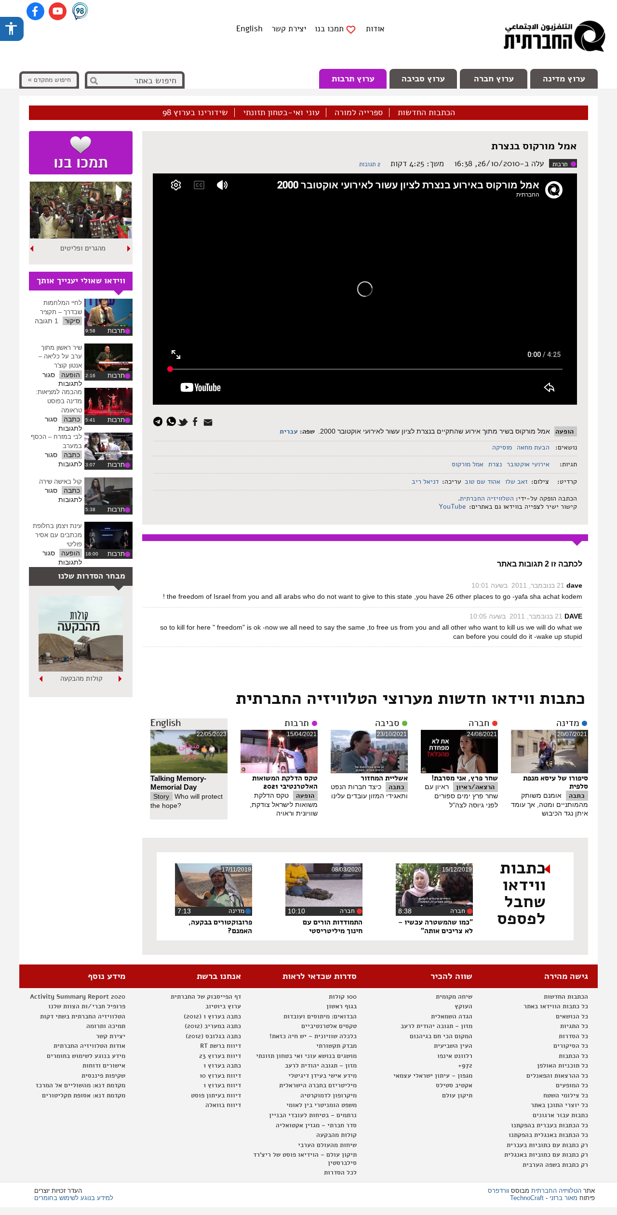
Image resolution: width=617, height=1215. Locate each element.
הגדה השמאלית (451, 1016)
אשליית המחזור (384, 778)
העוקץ (463, 1006)
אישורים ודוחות (103, 1065)
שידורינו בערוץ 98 (195, 112)
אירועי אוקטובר (528, 464)
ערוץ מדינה (564, 78)
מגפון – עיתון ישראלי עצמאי (432, 1075)
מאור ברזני (563, 1198)
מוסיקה (502, 447)
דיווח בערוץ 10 (220, 1075)
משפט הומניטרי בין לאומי (321, 1105)
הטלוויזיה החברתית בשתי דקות (82, 1016)
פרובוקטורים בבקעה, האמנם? (220, 926)
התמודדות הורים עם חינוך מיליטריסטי (332, 926)
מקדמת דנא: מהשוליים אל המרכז (80, 1085)
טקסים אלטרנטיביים (329, 1026)
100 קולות (343, 996)
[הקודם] (129, 248)
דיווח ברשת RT (220, 1046)
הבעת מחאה (533, 447)
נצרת (495, 464)
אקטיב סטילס (454, 1085)
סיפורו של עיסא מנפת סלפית (555, 782)
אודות (375, 28)
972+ (465, 1065)
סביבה (387, 723)
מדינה (567, 723)
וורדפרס (498, 1190)
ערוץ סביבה (423, 78)
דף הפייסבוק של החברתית (206, 996)
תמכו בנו (329, 29)
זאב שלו (516, 481)
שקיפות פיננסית (103, 1075)
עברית (289, 431)
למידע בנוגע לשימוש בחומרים (73, 1198)
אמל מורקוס (467, 464)
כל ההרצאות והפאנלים (557, 1075)
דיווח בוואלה (223, 1105)
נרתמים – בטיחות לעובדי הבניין (313, 1115)
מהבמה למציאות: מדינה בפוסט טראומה (59, 400)
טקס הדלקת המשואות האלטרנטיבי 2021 (285, 782)
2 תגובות (369, 164)
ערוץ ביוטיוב (223, 1006)
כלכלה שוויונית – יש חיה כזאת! (313, 1036)
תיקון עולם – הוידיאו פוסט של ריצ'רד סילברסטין (305, 1158)
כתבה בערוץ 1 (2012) (212, 1016)
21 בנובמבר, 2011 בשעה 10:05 (516, 616)
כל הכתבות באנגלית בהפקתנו (548, 1135)
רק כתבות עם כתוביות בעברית (547, 1145)
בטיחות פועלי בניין (81, 678)
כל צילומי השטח (565, 1095)
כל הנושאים (572, 1016)
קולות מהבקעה (336, 1135)
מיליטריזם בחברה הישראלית (318, 1085)
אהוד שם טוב (482, 481)
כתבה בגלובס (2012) (213, 1036)
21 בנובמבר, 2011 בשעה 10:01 (517, 585)
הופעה (564, 431)
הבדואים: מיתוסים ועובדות (320, 1016)
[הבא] (32, 248)
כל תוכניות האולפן (562, 1065)
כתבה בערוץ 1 (222, 1065)
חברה (479, 723)
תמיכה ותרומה (105, 1026)
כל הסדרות (573, 1036)
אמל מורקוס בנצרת (534, 146)
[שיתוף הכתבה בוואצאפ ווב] (172, 420)
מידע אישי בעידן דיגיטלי (322, 1075)
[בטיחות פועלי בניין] (81, 669)
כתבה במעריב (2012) (213, 1026)
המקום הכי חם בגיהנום (441, 1036)
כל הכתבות (573, 1056)
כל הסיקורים (570, 1046)
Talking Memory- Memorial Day (178, 783)
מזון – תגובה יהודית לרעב (436, 1026)
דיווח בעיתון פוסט (216, 1095)
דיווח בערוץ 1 (222, 1085)
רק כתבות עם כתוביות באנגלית (546, 1154)
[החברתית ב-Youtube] (58, 11)
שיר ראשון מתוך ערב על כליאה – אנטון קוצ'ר (60, 356)
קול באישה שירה (60, 481)
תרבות (559, 164)
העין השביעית (453, 1046)
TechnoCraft (527, 1198)
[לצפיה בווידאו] (108, 312)
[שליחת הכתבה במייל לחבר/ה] (209, 420)
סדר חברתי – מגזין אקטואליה (316, 1125)
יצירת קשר (288, 28)
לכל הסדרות (340, 1172)
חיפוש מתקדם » (49, 79)
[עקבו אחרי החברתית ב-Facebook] (35, 11)
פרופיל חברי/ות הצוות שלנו (86, 1006)
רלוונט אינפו (454, 1056)
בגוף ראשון (341, 1006)
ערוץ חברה (494, 78)
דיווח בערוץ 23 (220, 1056)
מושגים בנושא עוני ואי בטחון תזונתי (306, 1056)
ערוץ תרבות (353, 78)
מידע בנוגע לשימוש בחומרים (86, 1056)
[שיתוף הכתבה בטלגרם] (160, 420)
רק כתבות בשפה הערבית (555, 1165)
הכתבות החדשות (426, 112)
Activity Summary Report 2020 (77, 996)
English (249, 28)
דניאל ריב (425, 481)
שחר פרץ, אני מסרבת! (464, 778)
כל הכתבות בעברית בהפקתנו (549, 1125)
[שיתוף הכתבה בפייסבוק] (196, 420)
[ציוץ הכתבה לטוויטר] (184, 420)
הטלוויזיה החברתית (487, 498)
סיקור (72, 321)
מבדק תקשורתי (336, 1046)
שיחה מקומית (454, 996)
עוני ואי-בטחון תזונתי (281, 112)
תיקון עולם (457, 1095)
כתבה (577, 795)
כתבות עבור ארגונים (560, 1115)
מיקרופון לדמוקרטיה (328, 1095)
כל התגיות (574, 1026)
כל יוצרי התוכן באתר (559, 1105)
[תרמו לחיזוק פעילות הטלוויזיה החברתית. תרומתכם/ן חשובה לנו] (81, 152)
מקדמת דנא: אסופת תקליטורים (83, 1095)
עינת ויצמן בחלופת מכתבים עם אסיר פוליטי (57, 534)
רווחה (83, 248)
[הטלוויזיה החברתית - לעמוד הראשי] (554, 38)
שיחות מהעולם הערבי (327, 1145)
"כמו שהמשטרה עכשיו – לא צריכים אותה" (435, 926)
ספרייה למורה (359, 112)
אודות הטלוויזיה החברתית (89, 1046)
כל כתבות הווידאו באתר (555, 1006)
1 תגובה (46, 321)
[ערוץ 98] (80, 12)
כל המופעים (572, 1085)
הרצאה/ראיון (475, 787)
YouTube (451, 506)
